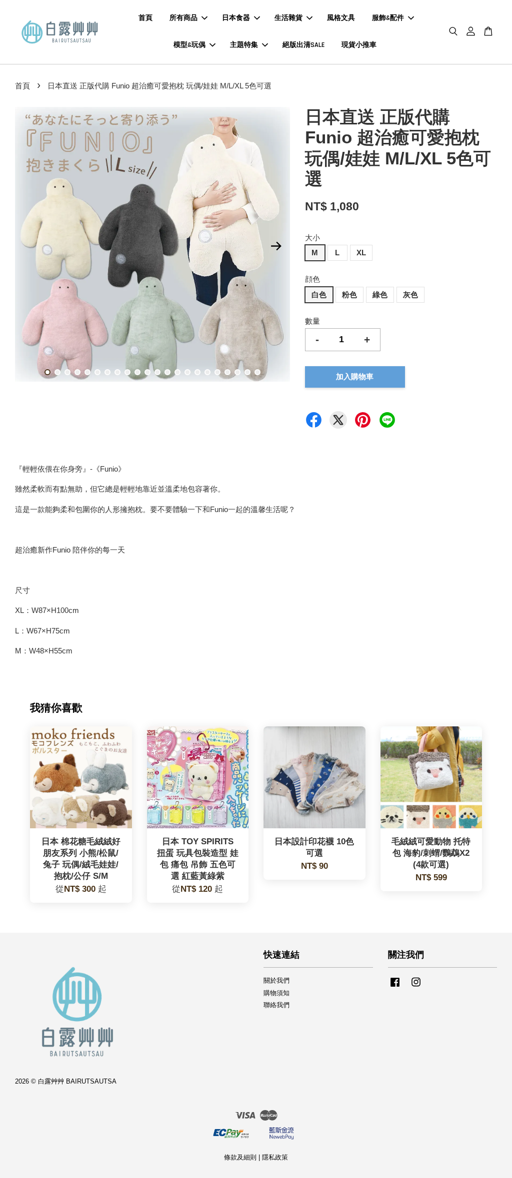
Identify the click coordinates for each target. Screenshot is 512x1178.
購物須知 (277, 993)
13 (167, 372)
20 (237, 372)
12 (157, 372)
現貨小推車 (359, 44)
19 (227, 372)
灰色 (410, 294)
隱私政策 (275, 1157)
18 (217, 372)
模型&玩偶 (190, 44)
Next (276, 246)
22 (257, 372)
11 (147, 372)
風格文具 (341, 17)
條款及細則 (240, 1157)
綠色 (380, 294)
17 (207, 372)
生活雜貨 (288, 17)
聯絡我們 (277, 1005)
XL (361, 252)
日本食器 (236, 17)
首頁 (145, 17)
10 (137, 372)
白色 (319, 294)
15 (187, 372)
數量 (312, 321)
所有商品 (184, 17)
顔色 (312, 279)
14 (177, 372)
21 (247, 372)
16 (197, 372)
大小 (312, 237)
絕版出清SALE (303, 44)
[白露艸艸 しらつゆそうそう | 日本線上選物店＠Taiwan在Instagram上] (416, 987)
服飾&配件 (388, 17)
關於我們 (277, 980)
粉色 (349, 294)
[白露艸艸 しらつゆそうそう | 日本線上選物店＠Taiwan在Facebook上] (395, 987)
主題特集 (244, 44)
